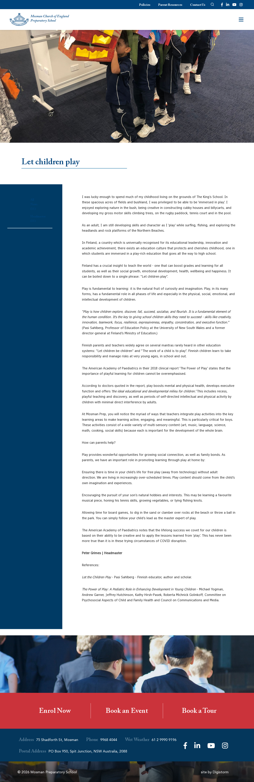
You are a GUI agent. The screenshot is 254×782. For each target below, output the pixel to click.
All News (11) (34, 205)
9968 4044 (108, 740)
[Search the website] (212, 4)
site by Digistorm (215, 772)
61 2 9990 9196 (164, 740)
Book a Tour (199, 712)
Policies (144, 5)
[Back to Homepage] (39, 19)
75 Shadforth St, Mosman (57, 740)
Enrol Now (55, 712)
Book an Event (127, 712)
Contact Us (197, 5)
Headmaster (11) (38, 219)
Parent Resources (170, 5)
